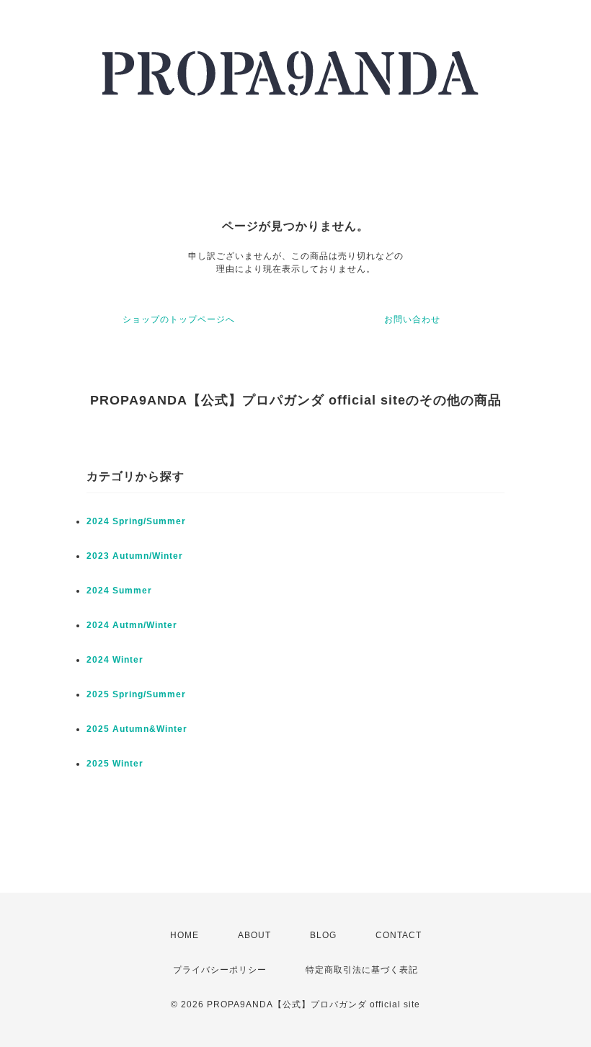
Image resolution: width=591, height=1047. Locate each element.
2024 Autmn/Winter (131, 625)
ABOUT (254, 935)
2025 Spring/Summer (136, 694)
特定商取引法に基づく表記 (362, 970)
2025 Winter (114, 764)
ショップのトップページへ (179, 319)
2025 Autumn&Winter (136, 729)
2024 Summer (119, 591)
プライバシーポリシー (220, 970)
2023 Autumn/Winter (134, 556)
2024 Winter (114, 660)
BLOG (323, 935)
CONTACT (399, 935)
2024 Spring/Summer (136, 521)
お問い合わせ (412, 319)
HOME (184, 935)
